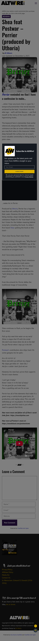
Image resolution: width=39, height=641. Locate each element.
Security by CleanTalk (16, 635)
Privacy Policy (7, 569)
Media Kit (5, 575)
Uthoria (15, 208)
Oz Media (18, 628)
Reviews (6, 16)
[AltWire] (13, 3)
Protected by (19, 528)
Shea (12, 228)
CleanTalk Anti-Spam (23, 528)
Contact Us (6, 578)
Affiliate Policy (7, 572)
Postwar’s (5, 350)
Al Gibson (8, 53)
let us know (10, 604)
